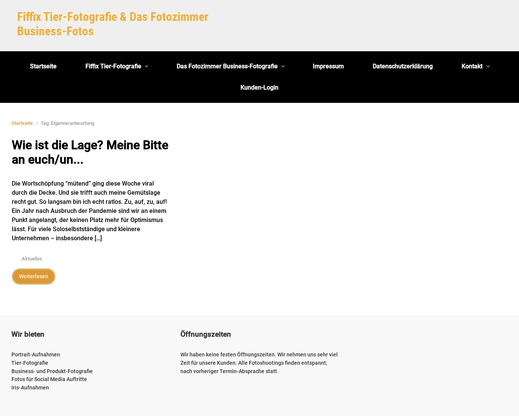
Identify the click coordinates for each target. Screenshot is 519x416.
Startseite (22, 123)
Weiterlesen (33, 276)
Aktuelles (32, 259)
